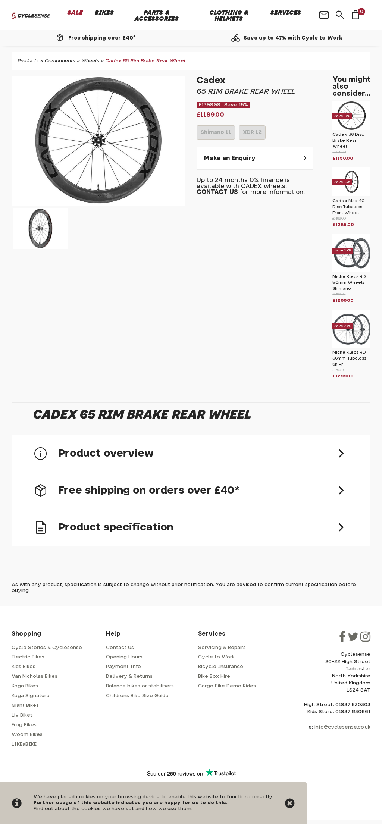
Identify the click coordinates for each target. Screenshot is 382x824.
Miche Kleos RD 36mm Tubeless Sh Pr (349, 358)
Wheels (90, 61)
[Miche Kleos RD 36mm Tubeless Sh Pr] (351, 346)
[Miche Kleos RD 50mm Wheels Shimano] (351, 271)
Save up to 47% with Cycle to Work (293, 38)
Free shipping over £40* (101, 38)
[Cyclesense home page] (31, 15)
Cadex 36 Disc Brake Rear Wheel (348, 140)
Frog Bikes (24, 725)
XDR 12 (252, 135)
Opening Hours (124, 657)
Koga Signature (31, 695)
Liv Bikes (22, 715)
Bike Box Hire (214, 676)
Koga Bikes (25, 686)
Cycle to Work (216, 657)
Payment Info (123, 666)
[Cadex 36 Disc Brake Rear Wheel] (351, 128)
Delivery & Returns (129, 676)
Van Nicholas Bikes (34, 676)
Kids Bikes (23, 666)
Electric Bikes (28, 657)
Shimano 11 (216, 135)
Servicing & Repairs (222, 647)
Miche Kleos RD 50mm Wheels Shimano (349, 283)
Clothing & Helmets (228, 16)
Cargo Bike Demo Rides (227, 686)
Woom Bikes (27, 734)
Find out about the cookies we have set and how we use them (112, 808)
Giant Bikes (25, 705)
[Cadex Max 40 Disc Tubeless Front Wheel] (351, 195)
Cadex (211, 80)
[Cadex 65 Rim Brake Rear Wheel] (98, 141)
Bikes (104, 13)
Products (28, 61)
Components (60, 61)
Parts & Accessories (157, 16)
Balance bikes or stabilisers (140, 686)
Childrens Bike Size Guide (137, 695)
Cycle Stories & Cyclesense (47, 647)
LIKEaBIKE (24, 744)
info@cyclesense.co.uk (342, 727)
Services (285, 13)
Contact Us (120, 647)
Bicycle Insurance (220, 666)
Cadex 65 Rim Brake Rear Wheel (145, 61)
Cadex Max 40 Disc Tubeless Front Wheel (348, 207)
